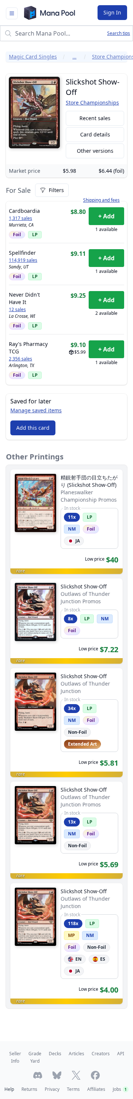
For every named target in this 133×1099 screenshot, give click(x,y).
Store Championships (92, 102)
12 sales (17, 310)
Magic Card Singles (33, 56)
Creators (101, 1053)
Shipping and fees (101, 200)
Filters (56, 190)
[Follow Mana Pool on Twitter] (76, 1075)
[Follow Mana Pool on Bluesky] (56, 1075)
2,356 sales (20, 359)
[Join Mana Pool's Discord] (37, 1075)
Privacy (52, 1089)
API (120, 1053)
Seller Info (15, 1057)
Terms (73, 1089)
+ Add (106, 216)
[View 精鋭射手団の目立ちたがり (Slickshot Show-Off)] (66, 521)
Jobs (120, 1089)
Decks (55, 1053)
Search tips (118, 33)
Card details (95, 134)
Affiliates (96, 1089)
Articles (76, 1053)
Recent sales (94, 118)
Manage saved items (36, 410)
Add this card (33, 427)
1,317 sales (20, 218)
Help (9, 1089)
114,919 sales (23, 260)
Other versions (95, 150)
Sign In (112, 12)
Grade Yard (34, 1057)
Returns (29, 1089)
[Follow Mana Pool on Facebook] (95, 1075)
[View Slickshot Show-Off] (66, 621)
